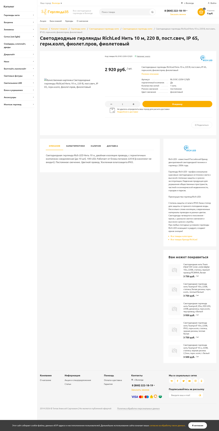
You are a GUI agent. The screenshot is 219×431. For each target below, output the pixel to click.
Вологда (56, 3)
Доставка (112, 146)
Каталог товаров (59, 28)
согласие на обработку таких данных (167, 425)
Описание (54, 146)
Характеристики (75, 146)
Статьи (68, 384)
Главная (44, 28)
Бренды (69, 21)
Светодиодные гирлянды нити (104, 28)
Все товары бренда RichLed (184, 239)
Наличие (96, 146)
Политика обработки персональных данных (138, 408)
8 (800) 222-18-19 (175, 10)
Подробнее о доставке (127, 111)
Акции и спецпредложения (78, 380)
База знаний (56, 21)
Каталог (9, 6)
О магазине (82, 21)
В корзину (177, 104)
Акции (43, 21)
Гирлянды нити (78, 28)
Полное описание (150, 73)
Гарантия (108, 384)
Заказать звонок (178, 14)
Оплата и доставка (113, 380)
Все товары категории (181, 236)
